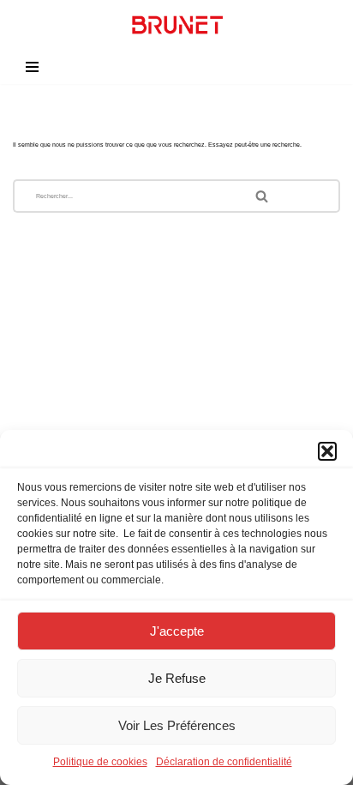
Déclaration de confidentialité (224, 762)
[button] (327, 451)
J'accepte (177, 631)
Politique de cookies (100, 762)
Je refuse (177, 678)
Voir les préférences (177, 725)
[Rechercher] (288, 196)
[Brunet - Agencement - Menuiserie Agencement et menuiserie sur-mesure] (176, 25)
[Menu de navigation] (32, 67)
